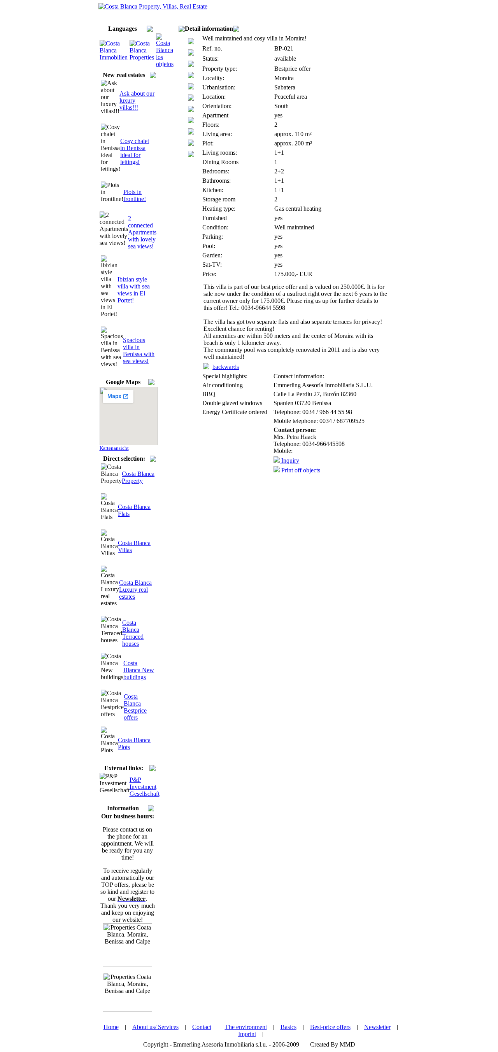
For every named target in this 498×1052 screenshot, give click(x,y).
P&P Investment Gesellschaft (145, 786)
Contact (201, 1027)
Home (111, 1027)
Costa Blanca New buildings (138, 670)
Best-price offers (330, 1027)
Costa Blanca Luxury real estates (135, 589)
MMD (347, 1044)
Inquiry (289, 460)
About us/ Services (155, 1027)
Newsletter (377, 1027)
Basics (288, 1027)
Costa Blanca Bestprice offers (135, 707)
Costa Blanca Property (138, 477)
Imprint (247, 1034)
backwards (225, 366)
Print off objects (300, 470)
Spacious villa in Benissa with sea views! (138, 350)
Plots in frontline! (134, 195)
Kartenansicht (114, 448)
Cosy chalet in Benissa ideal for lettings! (134, 151)
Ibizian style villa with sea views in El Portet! (133, 290)
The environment (246, 1027)
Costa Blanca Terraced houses (133, 633)
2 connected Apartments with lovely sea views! (142, 232)
